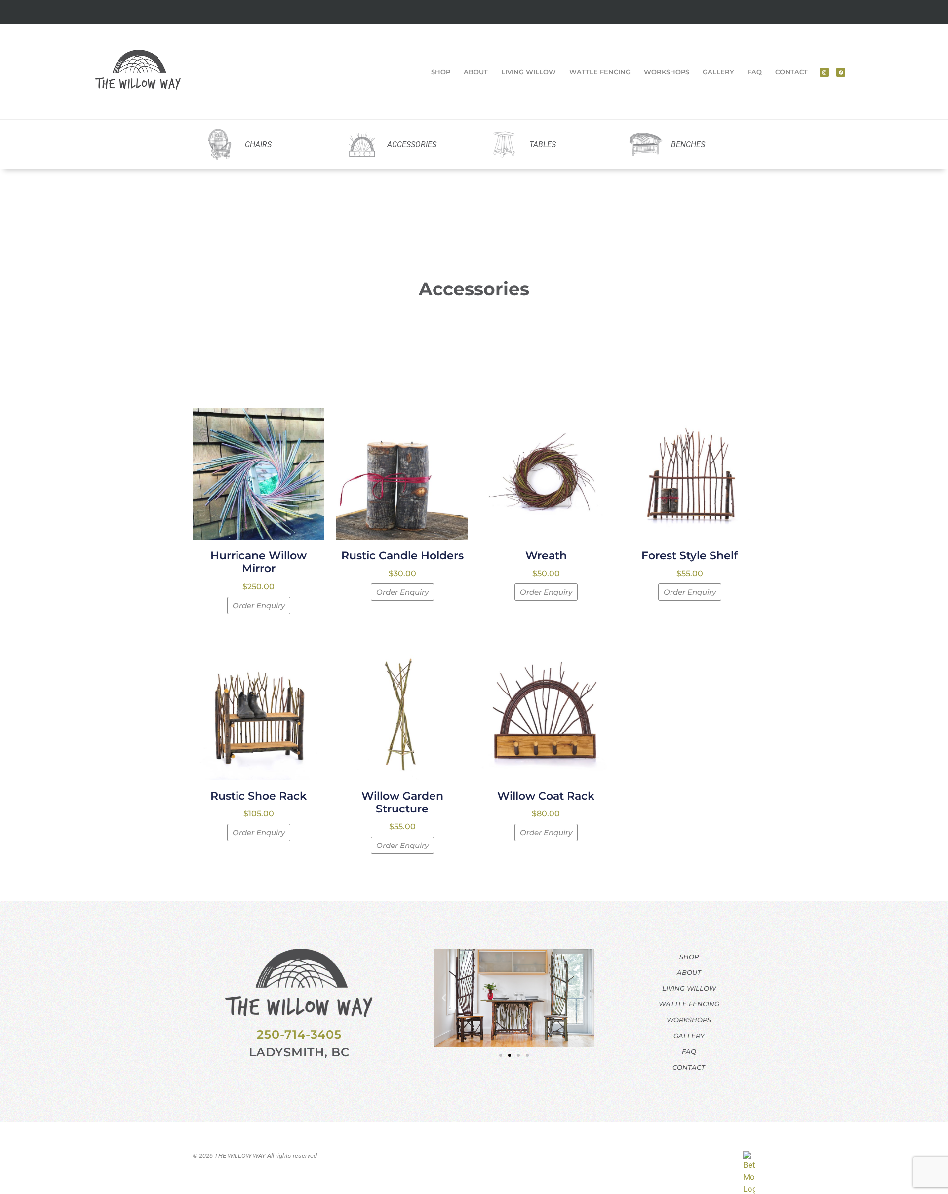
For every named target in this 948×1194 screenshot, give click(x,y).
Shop (440, 72)
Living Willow (528, 72)
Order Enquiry (259, 605)
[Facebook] (840, 72)
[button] (444, 998)
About (476, 72)
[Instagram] (824, 72)
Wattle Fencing (600, 72)
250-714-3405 (299, 1034)
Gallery (718, 72)
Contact (791, 72)
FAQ (755, 72)
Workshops (666, 72)
